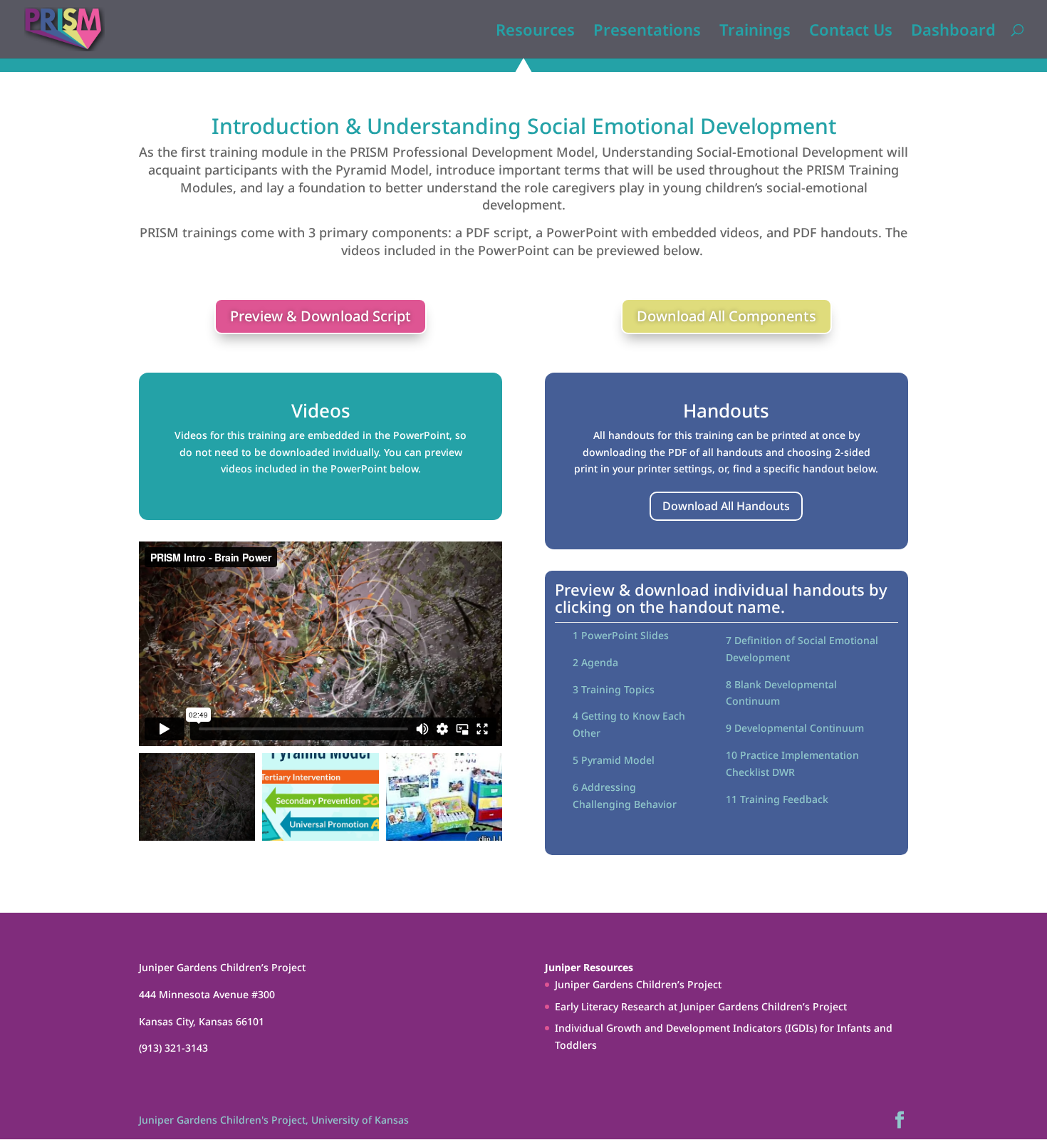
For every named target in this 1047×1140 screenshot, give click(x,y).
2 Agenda (595, 662)
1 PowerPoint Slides (621, 635)
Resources (535, 32)
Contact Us (850, 32)
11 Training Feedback (777, 799)
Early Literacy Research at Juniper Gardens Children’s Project (701, 1006)
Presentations (647, 32)
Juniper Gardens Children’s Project (638, 984)
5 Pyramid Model (614, 760)
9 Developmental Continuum (795, 728)
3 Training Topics (614, 689)
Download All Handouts (726, 506)
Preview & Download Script (320, 316)
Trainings (755, 32)
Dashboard (953, 32)
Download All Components (726, 316)
